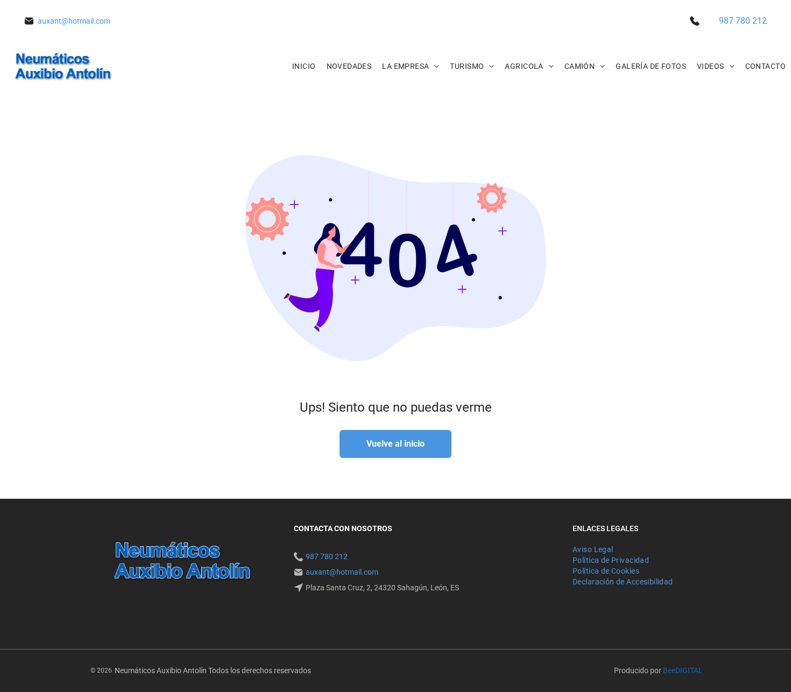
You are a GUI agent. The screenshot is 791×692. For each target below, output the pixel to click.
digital (689, 670)
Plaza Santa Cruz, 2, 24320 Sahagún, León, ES (382, 587)
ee (671, 670)
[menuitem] (304, 66)
